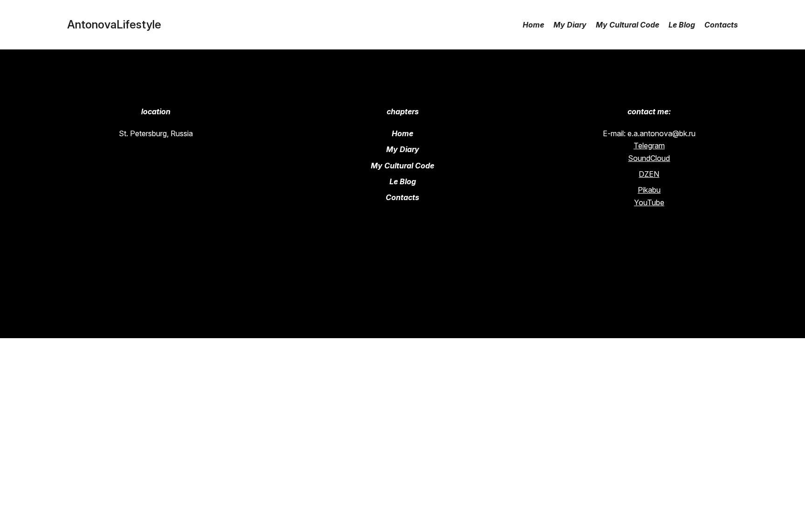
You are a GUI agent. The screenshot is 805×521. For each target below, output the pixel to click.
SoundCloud (649, 158)
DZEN (649, 174)
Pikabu (649, 190)
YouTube (649, 202)
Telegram (649, 145)
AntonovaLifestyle (114, 24)
